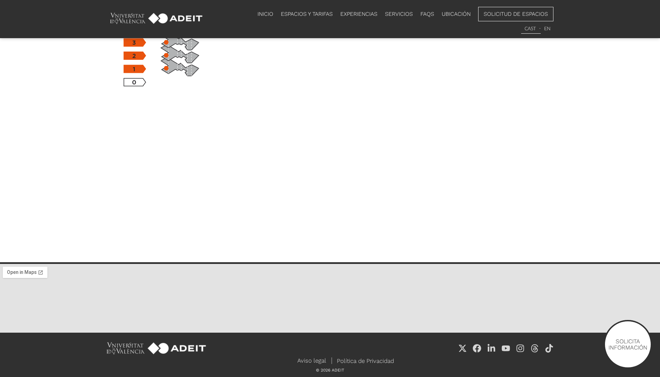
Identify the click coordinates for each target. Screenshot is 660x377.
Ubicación (456, 14)
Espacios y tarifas (307, 14)
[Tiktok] (549, 348)
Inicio (265, 14)
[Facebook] (477, 348)
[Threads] (534, 348)
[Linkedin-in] (491, 348)
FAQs (427, 14)
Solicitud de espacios (516, 14)
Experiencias (358, 14)
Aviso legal (311, 360)
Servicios (399, 14)
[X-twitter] (462, 348)
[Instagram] (520, 348)
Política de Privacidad (365, 360)
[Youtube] (506, 348)
